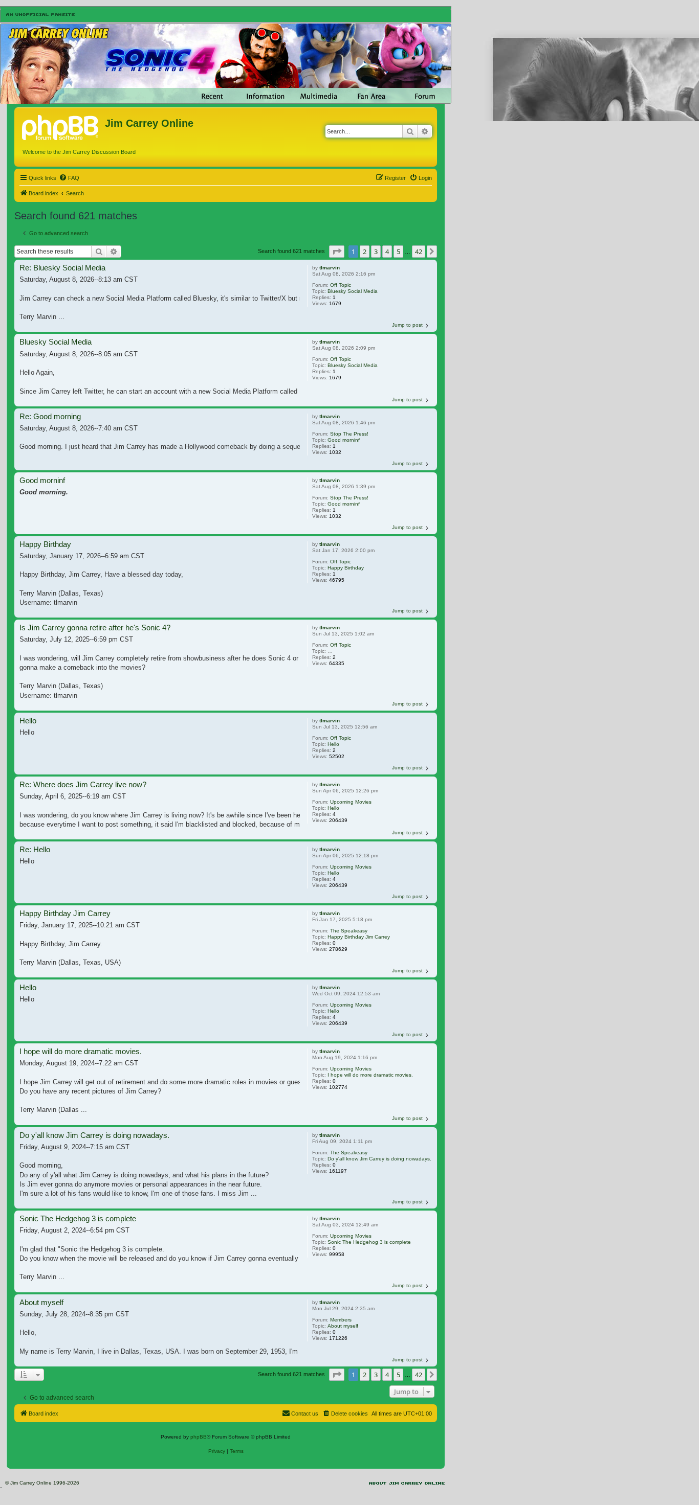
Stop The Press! (349, 434)
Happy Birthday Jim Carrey (358, 937)
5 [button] (398, 251)
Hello (333, 744)
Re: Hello (34, 849)
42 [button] (418, 251)
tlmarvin (329, 267)
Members (341, 1319)
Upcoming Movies (351, 802)
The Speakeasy (348, 930)
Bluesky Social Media (352, 291)
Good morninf (343, 440)
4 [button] (387, 251)
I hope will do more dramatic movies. (370, 1075)
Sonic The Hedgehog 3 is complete (369, 1242)
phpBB (198, 1437)
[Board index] (61, 126)
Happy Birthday (345, 568)
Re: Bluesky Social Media (62, 267)
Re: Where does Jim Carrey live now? (82, 784)
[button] (336, 251)
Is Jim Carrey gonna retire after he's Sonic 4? (94, 627)
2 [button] (364, 251)
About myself (342, 1326)
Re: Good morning (50, 416)
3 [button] (376, 251)
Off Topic (340, 285)
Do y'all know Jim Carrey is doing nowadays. (379, 1158)
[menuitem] (69, 178)
